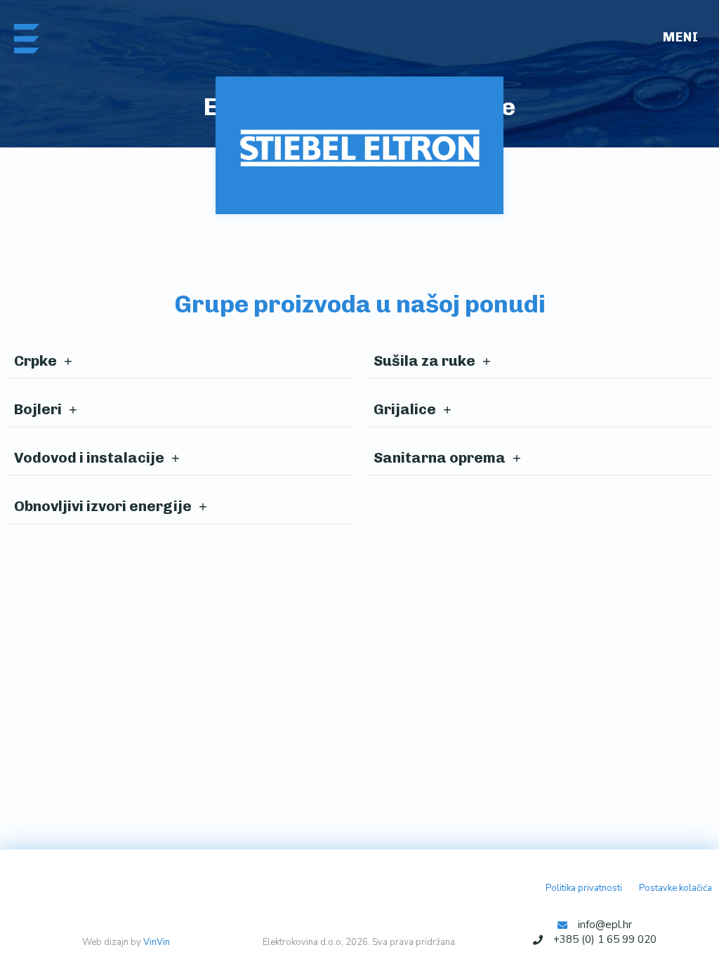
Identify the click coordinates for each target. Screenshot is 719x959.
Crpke (35, 360)
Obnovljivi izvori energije (103, 506)
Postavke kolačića (675, 888)
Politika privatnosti (584, 888)
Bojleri (38, 409)
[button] (684, 38)
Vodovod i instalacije (89, 457)
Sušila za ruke (424, 360)
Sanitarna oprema (440, 457)
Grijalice (405, 409)
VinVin (156, 942)
